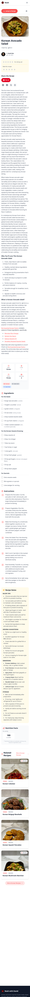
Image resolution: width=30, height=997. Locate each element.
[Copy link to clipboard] (15, 85)
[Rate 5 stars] (14, 69)
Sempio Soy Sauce (10, 336)
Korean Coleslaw (9, 784)
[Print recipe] (26, 11)
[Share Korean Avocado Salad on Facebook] (7, 85)
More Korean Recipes (20, 754)
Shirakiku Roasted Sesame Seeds (15, 341)
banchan (7, 387)
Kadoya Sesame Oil (11, 339)
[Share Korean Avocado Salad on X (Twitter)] (11, 85)
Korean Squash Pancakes (12, 845)
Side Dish (16, 384)
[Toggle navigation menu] (27, 2)
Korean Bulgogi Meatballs (12, 814)
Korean (7, 384)
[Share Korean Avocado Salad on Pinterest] (3, 85)
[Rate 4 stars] (12, 69)
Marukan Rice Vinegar (11, 333)
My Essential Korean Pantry (10, 328)
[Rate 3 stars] (9, 69)
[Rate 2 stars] (6, 69)
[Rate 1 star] (4, 69)
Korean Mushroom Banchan (13, 876)
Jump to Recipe (11, 11)
